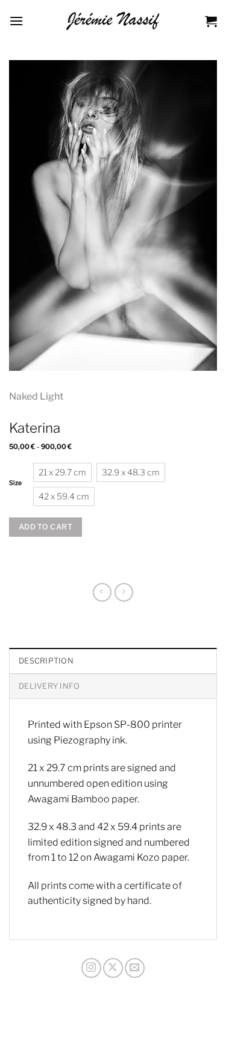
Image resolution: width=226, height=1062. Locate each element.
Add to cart (45, 526)
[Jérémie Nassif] (113, 21)
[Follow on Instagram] (91, 968)
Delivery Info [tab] (49, 686)
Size (15, 483)
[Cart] (211, 21)
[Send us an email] (135, 968)
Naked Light (36, 396)
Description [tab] (46, 660)
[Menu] (16, 20)
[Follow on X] (113, 968)
